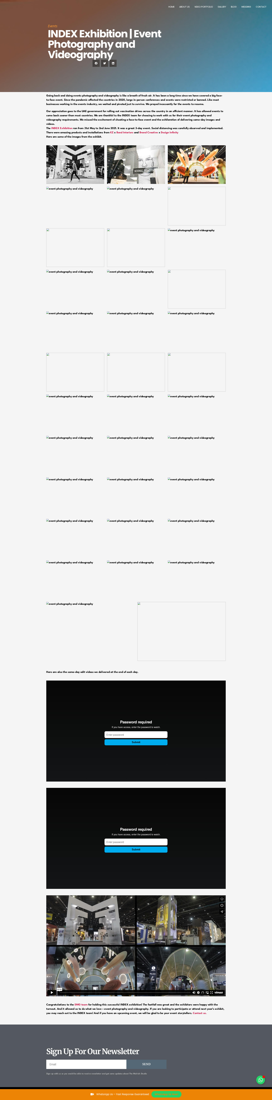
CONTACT (261, 6)
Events (52, 25)
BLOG (234, 6)
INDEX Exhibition (61, 128)
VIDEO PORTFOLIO (203, 6)
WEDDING (246, 6)
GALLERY (222, 6)
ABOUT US (184, 6)
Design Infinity (169, 132)
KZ (111, 132)
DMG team (81, 1004)
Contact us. (200, 1013)
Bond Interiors (124, 132)
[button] (96, 63)
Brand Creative (148, 132)
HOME (171, 6)
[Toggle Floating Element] (260, 1080)
